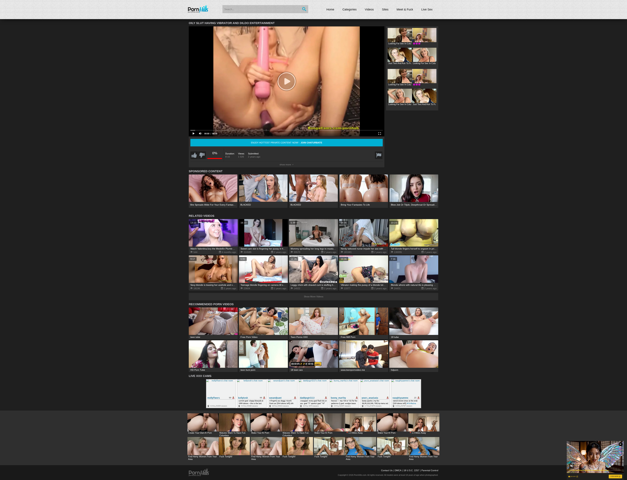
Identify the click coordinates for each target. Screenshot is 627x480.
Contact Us (387, 470)
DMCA (398, 470)
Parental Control (429, 470)
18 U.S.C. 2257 (411, 470)
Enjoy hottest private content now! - (286, 142)
